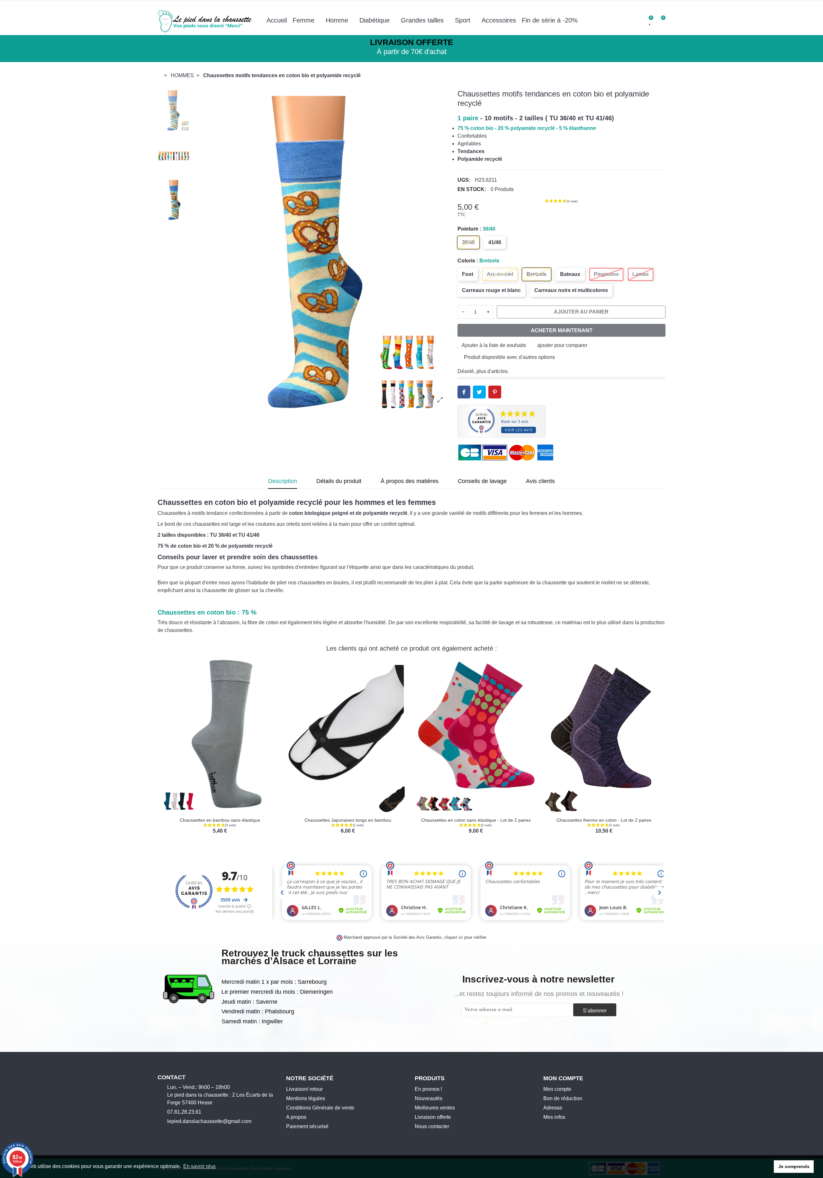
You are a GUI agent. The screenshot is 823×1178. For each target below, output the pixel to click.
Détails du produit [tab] (338, 481)
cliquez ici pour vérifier (465, 937)
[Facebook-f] (160, 1132)
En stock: (471, 189)
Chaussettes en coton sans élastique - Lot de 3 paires (604, 820)
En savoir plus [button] (199, 1166)
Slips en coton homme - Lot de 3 (348, 820)
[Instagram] (170, 1132)
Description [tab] (282, 481)
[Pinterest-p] (190, 1132)
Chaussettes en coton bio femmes (220, 820)
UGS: (463, 180)
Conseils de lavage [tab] (482, 481)
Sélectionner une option (199, 809)
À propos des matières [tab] (410, 481)
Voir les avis (518, 429)
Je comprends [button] (793, 1166)
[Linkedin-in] (200, 1132)
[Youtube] (180, 1132)
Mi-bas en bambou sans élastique (475, 820)
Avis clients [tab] (540, 481)
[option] (322, 250)
